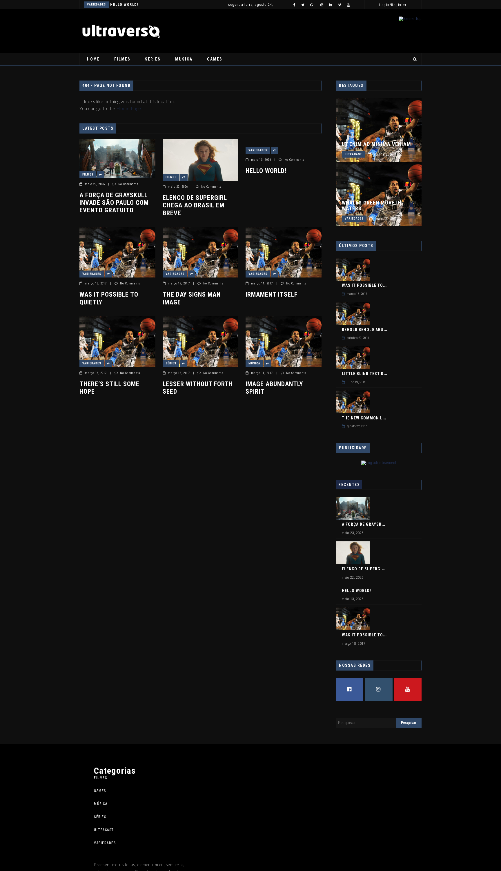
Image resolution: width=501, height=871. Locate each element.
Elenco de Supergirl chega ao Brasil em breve (195, 205)
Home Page (128, 108)
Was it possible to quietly (108, 298)
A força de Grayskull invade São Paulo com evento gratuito (114, 202)
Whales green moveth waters (371, 205)
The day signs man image (192, 298)
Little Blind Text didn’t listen (376, 373)
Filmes (122, 59)
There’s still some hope (109, 387)
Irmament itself (271, 294)
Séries (153, 59)
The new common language (372, 418)
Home (93, 59)
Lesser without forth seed (198, 387)
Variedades (96, 4)
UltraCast (353, 154)
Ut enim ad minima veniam (376, 144)
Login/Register (392, 5)
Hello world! (124, 5)
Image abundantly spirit (274, 387)
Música (184, 59)
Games (214, 59)
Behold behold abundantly (372, 329)
